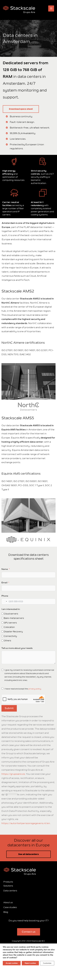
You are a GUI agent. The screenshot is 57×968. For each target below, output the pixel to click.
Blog (5, 912)
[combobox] (5, 601)
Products (8, 882)
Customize (47, 963)
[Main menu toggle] (51, 8)
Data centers (10, 890)
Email (4, 582)
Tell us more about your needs (17, 648)
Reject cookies (30, 963)
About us (8, 902)
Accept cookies (12, 963)
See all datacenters (28, 854)
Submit (9, 708)
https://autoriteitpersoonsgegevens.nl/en (25, 823)
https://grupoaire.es (13, 774)
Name (4, 569)
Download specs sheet (21, 109)
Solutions (8, 886)
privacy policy (34, 689)
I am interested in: (10, 609)
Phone (4, 596)
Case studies (10, 907)
